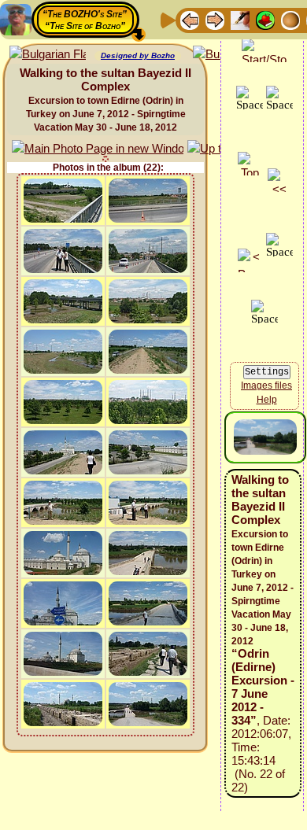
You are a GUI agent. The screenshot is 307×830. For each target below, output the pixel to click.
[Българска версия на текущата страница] (47, 54)
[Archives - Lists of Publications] (240, 19)
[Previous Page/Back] (189, 19)
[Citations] (265, 19)
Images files (266, 385)
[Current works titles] (290, 19)
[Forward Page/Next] (214, 19)
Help (267, 399)
